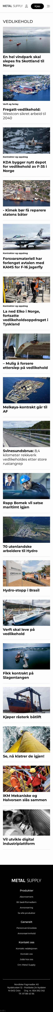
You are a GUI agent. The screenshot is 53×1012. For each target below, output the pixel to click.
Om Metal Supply (26, 964)
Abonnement (26, 896)
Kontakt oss (26, 954)
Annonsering (26, 907)
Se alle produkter (26, 913)
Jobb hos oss (26, 959)
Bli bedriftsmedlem (26, 902)
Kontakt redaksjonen (26, 948)
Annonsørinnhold (26, 933)
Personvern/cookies (26, 928)
